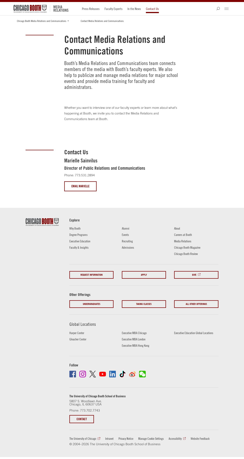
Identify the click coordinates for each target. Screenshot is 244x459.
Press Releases (91, 9)
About (177, 228)
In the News (134, 9)
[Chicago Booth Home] (30, 8)
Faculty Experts (113, 9)
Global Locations (82, 324)
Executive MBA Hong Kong (135, 345)
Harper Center (76, 333)
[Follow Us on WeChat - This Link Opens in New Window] (142, 374)
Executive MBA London (133, 339)
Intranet (109, 438)
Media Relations (182, 241)
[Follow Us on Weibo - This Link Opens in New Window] (132, 374)
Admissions (128, 247)
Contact (82, 419)
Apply (144, 274)
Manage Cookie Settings (151, 438)
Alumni (125, 228)
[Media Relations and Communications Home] (62, 8)
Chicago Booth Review (186, 254)
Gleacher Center (77, 339)
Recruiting (127, 241)
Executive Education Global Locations (193, 333)
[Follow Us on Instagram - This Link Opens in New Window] (82, 374)
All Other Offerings (196, 304)
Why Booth (75, 228)
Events (125, 235)
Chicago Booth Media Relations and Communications (41, 20)
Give (194, 274)
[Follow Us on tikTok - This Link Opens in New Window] (122, 374)
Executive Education (79, 241)
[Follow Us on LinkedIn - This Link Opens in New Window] (112, 374)
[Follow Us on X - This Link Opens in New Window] (92, 374)
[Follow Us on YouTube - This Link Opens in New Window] (102, 374)
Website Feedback (200, 438)
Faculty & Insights (78, 247)
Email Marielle (80, 186)
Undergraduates (91, 304)
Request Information (92, 274)
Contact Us (152, 9)
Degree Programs (78, 235)
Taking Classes (144, 304)
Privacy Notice (126, 438)
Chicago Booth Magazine (187, 247)
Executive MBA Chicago (134, 333)
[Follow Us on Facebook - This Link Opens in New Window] (72, 374)
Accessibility (175, 438)
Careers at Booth (183, 235)
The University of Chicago (82, 438)
